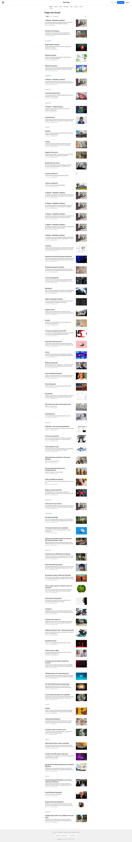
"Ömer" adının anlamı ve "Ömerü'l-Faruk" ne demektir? (58, 586)
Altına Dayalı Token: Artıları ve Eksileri (57, 743)
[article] (66, 23)
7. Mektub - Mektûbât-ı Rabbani (55, 20)
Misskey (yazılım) (50, 55)
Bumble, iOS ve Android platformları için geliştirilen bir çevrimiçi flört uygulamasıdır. (58, 322)
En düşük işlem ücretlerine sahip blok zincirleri (57, 662)
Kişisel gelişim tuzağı (51, 446)
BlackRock (48, 288)
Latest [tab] (47, 16)
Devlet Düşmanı (50, 414)
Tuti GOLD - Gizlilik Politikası (54, 107)
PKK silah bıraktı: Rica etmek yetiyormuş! (58, 404)
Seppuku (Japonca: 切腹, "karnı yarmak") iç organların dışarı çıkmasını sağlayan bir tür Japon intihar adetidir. (59, 155)
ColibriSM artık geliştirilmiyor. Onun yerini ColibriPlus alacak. (59, 428)
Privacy (65, 832)
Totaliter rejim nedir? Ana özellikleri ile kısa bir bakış (59, 816)
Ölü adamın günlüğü (51, 517)
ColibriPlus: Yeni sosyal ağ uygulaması (57, 426)
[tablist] (52, 16)
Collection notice (75, 832)
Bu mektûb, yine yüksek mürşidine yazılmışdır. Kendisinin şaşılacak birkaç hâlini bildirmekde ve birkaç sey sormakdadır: (58, 23)
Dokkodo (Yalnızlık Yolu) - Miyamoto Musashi (59, 630)
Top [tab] (51, 16)
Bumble (47, 320)
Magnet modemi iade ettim (53, 490)
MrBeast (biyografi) (51, 363)
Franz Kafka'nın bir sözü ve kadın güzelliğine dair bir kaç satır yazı (59, 482)
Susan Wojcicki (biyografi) (53, 373)
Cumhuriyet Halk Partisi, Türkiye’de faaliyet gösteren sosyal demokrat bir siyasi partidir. (59, 95)
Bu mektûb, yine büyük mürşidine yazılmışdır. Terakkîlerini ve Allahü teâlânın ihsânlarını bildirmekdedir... (59, 227)
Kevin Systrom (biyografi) (53, 598)
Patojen (47, 708)
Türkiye (47, 142)
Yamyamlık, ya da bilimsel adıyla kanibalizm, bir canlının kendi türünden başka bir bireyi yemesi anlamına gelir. (58, 721)
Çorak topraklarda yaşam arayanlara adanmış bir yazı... (58, 415)
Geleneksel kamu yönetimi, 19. (52, 461)
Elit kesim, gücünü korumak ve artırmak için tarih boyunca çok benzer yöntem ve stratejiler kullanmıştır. (59, 301)
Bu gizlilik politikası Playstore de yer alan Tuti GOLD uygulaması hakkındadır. (57, 109)
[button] (51, 6)
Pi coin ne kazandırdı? (52, 436)
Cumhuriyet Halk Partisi (52, 93)
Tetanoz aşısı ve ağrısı (52, 650)
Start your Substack (62, 835)
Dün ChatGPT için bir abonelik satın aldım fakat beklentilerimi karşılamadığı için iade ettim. (59, 756)
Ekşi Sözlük (48, 393)
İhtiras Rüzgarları (50, 384)
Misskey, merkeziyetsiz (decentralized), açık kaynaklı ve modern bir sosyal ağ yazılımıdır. (58, 57)
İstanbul (47, 131)
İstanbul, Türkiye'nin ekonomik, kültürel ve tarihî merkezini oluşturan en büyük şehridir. (59, 133)
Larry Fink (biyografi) (52, 278)
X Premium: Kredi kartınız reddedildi (56, 528)
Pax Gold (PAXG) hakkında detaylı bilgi (57, 684)
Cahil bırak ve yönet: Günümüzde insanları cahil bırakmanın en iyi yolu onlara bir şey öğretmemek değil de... (59, 449)
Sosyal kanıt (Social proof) (53, 341)
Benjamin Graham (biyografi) (54, 802)
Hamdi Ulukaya (50, 117)
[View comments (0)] (56, 27)
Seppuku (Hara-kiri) (51, 152)
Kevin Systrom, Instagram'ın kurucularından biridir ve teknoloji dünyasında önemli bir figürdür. (57, 601)
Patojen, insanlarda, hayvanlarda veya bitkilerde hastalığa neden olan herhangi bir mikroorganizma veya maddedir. (58, 711)
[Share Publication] (115, 2)
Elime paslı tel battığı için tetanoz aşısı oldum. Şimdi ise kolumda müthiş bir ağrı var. (58, 653)
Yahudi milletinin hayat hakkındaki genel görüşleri (57, 175)
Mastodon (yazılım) (51, 66)
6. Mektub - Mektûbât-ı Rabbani (55, 79)
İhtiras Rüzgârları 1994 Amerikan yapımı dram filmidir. (58, 386)
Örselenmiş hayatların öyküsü (54, 267)
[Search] (112, 2)
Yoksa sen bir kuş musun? (53, 503)
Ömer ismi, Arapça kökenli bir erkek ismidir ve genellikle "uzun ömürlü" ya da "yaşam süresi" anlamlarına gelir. (58, 590)
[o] (81, 23)
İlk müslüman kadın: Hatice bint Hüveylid (58, 575)
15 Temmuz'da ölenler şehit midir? (55, 331)
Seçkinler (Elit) (49, 309)
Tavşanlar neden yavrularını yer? (55, 729)
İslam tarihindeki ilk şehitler (53, 564)
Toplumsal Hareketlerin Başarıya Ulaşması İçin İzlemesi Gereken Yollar (58, 539)
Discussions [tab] (55, 16)
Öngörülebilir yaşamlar (52, 44)
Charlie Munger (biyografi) (53, 792)
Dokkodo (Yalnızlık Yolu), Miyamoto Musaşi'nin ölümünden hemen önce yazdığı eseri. (59, 632)
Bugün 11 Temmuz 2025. (51, 406)
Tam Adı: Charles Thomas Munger (53, 794)
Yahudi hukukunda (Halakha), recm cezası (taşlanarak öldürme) (58, 781)
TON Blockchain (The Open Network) (57, 673)
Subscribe (120, 2)
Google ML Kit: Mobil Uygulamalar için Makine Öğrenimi (59, 765)
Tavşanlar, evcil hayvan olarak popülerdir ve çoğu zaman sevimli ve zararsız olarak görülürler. (58, 732)
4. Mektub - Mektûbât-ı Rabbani (55, 203)
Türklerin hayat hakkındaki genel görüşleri (55, 185)
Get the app (73, 835)
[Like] (46, 86)
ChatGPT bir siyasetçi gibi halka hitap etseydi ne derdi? (58, 642)
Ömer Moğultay (51, 25)
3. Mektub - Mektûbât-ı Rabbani (55, 214)
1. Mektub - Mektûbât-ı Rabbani (55, 235)
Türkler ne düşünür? (51, 183)
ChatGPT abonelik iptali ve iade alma (56, 754)
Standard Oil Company (52, 31)
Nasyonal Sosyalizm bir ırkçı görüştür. (54, 472)
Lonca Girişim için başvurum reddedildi (57, 695)
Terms (69, 832)
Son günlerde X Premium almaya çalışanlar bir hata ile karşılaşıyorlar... (58, 530)
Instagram (48, 609)
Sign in (128, 2)
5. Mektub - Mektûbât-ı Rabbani (55, 193)
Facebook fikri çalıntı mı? (53, 619)
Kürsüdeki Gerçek (50, 641)
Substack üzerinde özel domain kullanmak (58, 256)
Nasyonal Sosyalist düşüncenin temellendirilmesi (55, 469)
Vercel (47, 352)
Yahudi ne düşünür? (51, 173)
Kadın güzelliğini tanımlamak (54, 479)
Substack (48, 246)
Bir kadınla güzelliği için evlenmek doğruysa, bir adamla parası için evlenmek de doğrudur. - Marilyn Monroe (58, 165)
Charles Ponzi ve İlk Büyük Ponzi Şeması (57, 554)
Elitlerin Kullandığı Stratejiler (54, 299)
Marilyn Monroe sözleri (52, 163)
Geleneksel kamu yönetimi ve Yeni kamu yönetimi (57, 458)
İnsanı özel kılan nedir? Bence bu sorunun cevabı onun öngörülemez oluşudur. (58, 47)
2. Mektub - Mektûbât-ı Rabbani (55, 224)
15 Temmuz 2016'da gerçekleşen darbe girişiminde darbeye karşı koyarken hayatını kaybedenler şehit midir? (59, 333)
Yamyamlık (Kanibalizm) (52, 719)
